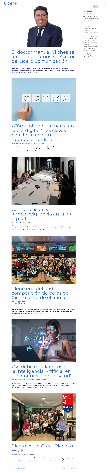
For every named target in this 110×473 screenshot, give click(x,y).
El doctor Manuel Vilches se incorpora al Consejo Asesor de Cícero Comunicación (43, 56)
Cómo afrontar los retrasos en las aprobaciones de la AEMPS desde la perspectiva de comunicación (90, 20)
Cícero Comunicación (25, 65)
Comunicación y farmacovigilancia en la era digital (42, 214)
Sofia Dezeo (17, 379)
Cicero (16, 65)
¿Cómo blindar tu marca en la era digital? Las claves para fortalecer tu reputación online (43, 132)
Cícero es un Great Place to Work (42, 448)
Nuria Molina (17, 143)
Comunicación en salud (41, 379)
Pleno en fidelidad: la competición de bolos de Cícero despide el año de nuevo (40, 295)
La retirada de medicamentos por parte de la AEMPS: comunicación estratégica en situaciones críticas (90, 30)
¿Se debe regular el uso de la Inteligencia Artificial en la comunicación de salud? (42, 371)
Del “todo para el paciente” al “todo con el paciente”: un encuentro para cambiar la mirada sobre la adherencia (90, 40)
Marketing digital (40, 143)
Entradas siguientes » (69, 468)
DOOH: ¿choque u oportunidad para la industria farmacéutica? (89, 55)
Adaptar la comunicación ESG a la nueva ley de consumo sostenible (90, 48)
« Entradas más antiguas (19, 468)
